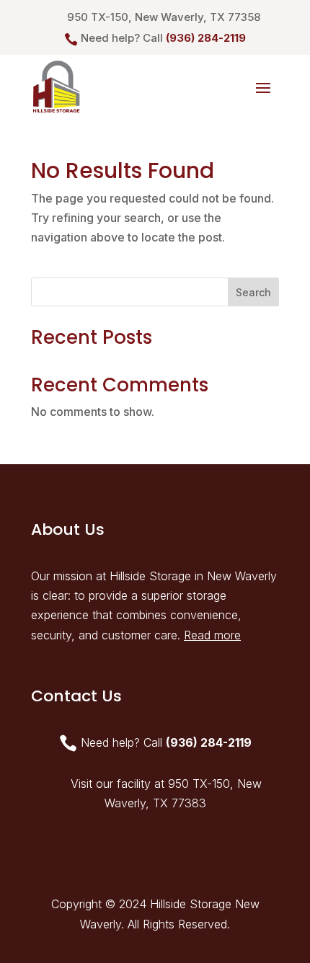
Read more (212, 635)
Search (253, 292)
